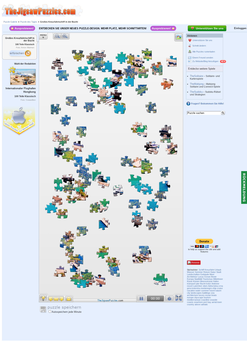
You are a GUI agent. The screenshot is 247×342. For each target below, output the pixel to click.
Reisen (206, 272)
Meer (212, 274)
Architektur (192, 277)
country (190, 304)
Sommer (199, 272)
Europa (190, 279)
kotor (208, 283)
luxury (202, 295)
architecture (192, 295)
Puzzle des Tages (28, 22)
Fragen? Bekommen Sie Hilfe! (207, 103)
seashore (198, 302)
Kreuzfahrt (209, 270)
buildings (206, 293)
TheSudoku (196, 91)
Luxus (201, 277)
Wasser (190, 272)
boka (215, 286)
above (197, 304)
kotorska (196, 288)
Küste (189, 281)
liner (200, 286)
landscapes (196, 293)
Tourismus (208, 279)
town (219, 302)
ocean (208, 295)
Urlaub (218, 270)
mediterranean (193, 300)
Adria (210, 286)
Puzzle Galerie (10, 22)
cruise (220, 288)
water (198, 290)
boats (214, 295)
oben (205, 286)
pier (198, 283)
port (205, 302)
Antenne (215, 283)
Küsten (196, 281)
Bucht (203, 283)
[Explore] (19, 53)
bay (209, 302)
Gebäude (204, 274)
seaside (213, 300)
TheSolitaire (196, 76)
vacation (191, 290)
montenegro (206, 288)
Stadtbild (198, 279)
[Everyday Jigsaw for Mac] (19, 120)
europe (190, 297)
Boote (214, 277)
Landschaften (193, 274)
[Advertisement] (165, 10)
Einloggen (240, 28)
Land (195, 286)
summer (205, 290)
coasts (190, 302)
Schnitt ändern (199, 46)
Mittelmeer (218, 279)
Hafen (216, 281)
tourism (207, 297)
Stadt (218, 272)
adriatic (204, 304)
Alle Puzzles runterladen (203, 51)
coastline (205, 300)
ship (214, 288)
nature (218, 290)
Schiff (201, 270)
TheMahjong (197, 83)
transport (191, 283)
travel (212, 290)
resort (190, 286)
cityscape (198, 297)
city (188, 293)
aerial (214, 302)
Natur (213, 272)
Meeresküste (206, 281)
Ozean (207, 277)
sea (212, 293)
